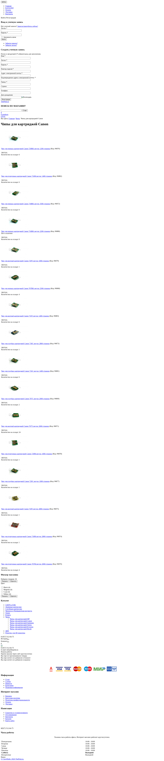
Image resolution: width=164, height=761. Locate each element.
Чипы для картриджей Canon (21, 621)
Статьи (8, 681)
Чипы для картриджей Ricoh (20, 629)
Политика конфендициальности (17, 700)
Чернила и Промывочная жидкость (18, 611)
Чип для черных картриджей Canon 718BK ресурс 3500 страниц (25, 204)
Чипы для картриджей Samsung (22, 623)
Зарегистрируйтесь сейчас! (27, 26)
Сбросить (13, 581)
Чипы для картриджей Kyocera (21, 627)
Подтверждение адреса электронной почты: (18, 78)
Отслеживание (11, 715)
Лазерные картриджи (13, 607)
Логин (4, 60)
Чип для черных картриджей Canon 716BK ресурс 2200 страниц (25, 231)
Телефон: (4, 91)
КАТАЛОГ (9, 8)
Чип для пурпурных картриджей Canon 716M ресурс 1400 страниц (26, 176)
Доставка (8, 12)
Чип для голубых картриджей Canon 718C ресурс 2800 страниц (25, 343)
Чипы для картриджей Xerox (21, 625)
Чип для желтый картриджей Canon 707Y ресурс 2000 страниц (25, 426)
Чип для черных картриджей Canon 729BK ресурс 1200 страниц (25, 149)
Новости (8, 683)
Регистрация (6, 99)
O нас (7, 679)
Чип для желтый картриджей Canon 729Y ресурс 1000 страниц (25, 261)
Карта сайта (9, 721)
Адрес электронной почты (11, 73)
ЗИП (7, 631)
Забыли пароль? (11, 43)
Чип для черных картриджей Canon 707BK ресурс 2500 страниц (25, 288)
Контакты (9, 14)
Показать (5, 581)
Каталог (8, 719)
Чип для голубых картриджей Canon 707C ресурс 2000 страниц (25, 399)
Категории (9, 685)
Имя (3, 56)
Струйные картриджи (13, 609)
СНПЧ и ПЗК (10, 605)
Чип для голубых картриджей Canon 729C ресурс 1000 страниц (25, 481)
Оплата (8, 10)
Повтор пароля (7, 69)
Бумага (8, 615)
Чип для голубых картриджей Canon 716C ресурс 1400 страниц (25, 371)
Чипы (18, 118)
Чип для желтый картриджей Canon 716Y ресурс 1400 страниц (25, 316)
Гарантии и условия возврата (16, 713)
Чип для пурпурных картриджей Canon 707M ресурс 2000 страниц (26, 564)
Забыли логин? (11, 45)
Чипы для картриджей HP (20, 619)
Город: (4, 82)
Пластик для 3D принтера (15, 633)
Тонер (7, 613)
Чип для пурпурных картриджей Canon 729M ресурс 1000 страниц (26, 454)
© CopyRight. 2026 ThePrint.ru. (12, 759)
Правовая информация (14, 687)
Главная (8, 6)
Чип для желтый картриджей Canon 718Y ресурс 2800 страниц (25, 509)
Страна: (4, 86)
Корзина (8, 696)
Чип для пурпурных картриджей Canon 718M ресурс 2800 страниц (26, 536)
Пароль (4, 65)
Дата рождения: (7, 95)
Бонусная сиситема (12, 698)
